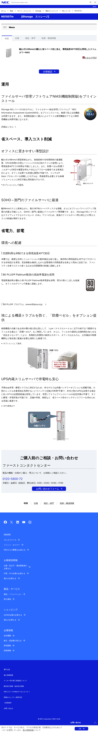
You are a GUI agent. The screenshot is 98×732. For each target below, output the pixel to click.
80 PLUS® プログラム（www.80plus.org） (23, 304)
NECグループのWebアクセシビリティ (17, 692)
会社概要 (7, 635)
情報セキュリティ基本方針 (13, 697)
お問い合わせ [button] (75, 722)
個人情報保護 (28, 730)
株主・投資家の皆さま (13, 640)
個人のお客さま (10, 578)
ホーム (3, 11)
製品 (11, 11)
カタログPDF (91, 57)
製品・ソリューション (13, 594)
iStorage (38, 11)
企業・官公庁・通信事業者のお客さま (15, 567)
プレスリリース (10, 540)
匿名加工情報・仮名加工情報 (14, 686)
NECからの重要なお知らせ (14, 550)
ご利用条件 (7, 703)
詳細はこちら (7, 126)
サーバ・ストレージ (24, 11)
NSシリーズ (66, 11)
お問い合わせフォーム (47, 488)
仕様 (17, 38)
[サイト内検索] (90, 2)
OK (80, 729)
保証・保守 (30, 38)
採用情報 (7, 650)
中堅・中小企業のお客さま (14, 573)
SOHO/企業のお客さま (13, 615)
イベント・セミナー (12, 545)
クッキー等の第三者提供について (15, 681)
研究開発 (7, 645)
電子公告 (7, 669)
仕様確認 (47, 71)
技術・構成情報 (49, 38)
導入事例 (7, 599)
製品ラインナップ (52, 11)
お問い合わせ (8, 708)
